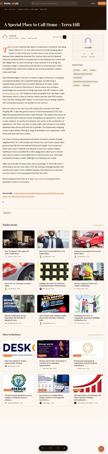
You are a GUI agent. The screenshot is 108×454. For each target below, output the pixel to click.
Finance (92, 70)
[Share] (64, 448)
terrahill (11, 36)
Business (12, 9)
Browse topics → (98, 225)
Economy (77, 70)
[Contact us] (101, 449)
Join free (102, 3)
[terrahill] (5, 37)
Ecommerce (78, 78)
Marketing (86, 85)
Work (85, 70)
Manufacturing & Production (83, 74)
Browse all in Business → (96, 335)
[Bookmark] (58, 448)
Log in (93, 3)
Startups (76, 85)
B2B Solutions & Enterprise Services (85, 81)
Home (5, 9)
